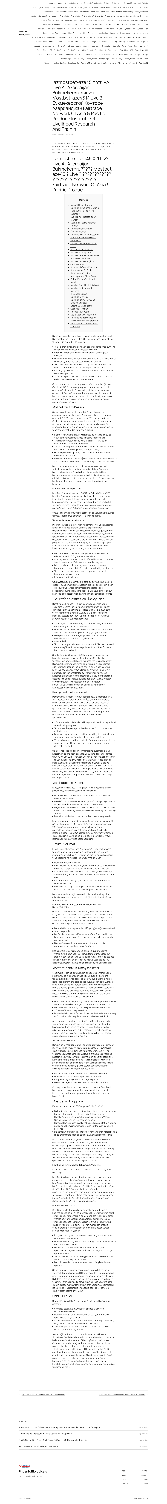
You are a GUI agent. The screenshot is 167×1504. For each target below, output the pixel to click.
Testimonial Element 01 (47, 54)
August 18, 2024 (143, 1446)
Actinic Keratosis (75, 3)
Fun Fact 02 (82, 29)
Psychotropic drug (49, 46)
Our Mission (102, 41)
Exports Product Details (139, 24)
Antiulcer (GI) (45, 20)
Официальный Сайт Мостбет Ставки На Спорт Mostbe (43, 1395)
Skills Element (87, 50)
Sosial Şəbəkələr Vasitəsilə (83, 314)
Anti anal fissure (130, 3)
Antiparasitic (110, 16)
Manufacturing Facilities (56, 37)
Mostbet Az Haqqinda (80, 252)
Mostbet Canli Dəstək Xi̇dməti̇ (84, 285)
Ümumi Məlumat (78, 231)
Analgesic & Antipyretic (93, 3)
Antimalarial (64, 16)
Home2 (64, 33)
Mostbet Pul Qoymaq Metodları (85, 207)
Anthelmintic (117, 3)
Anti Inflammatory (60, 7)
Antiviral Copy (67, 20)
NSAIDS (145, 37)
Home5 (86, 33)
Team (110, 50)
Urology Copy (65, 59)
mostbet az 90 (69, 134)
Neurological (73, 37)
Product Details (133, 41)
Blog (109, 20)
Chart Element (58, 24)
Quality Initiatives (82, 46)
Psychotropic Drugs (66, 46)
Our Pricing (113, 41)
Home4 (79, 33)
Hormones (114, 33)
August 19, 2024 (143, 1434)
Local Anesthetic (38, 37)
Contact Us (77, 24)
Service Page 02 (74, 50)
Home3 (71, 33)
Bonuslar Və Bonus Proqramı (83, 267)
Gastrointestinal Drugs (113, 29)
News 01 (122, 37)
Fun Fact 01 (72, 29)
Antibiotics (144, 7)
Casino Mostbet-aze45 (81, 305)
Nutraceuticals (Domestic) (46, 41)
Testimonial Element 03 (87, 54)
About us (52, 3)
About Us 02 (62, 3)
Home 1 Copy (54, 33)
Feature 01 (41, 29)
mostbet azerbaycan (99, 508)
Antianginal (82, 7)
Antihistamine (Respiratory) (122, 11)
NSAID (138, 37)
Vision (146, 59)
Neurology (84, 37)
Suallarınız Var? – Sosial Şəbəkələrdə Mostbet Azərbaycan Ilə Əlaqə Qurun (83, 273)
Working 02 (143, 63)
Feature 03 (61, 29)
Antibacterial (105, 7)
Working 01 (133, 63)
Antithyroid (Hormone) (139, 16)
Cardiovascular (124, 20)
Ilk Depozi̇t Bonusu (79, 293)
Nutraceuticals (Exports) (68, 41)
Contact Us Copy (91, 24)
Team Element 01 (126, 50)
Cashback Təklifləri (79, 308)
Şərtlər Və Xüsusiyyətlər (81, 249)
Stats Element (100, 50)
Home (45, 33)
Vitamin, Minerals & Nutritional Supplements (61, 63)
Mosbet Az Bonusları (80, 311)
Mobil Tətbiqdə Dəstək (81, 228)
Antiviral (56, 20)
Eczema (112, 24)
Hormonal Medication (99, 33)
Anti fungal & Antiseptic (42, 7)
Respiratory (96, 46)
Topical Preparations (106, 54)
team (116, 50)
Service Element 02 (44, 50)
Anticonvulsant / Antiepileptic (66, 11)
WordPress (145, 1498)
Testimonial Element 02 (67, 54)
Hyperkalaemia (125, 33)
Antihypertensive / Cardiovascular (45, 16)
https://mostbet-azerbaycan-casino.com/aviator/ (79, 686)
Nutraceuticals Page (88, 41)
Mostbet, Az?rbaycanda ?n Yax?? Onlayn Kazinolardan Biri (84, 319)
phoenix (61, 134)
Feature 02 (51, 29)
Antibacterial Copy (130, 7)
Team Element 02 (141, 50)
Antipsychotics (123, 16)
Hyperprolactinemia (140, 33)
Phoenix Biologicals (24, 33)
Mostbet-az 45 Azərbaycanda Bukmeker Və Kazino (84, 257)
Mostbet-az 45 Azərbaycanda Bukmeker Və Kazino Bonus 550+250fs (84, 237)
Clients (68, 24)
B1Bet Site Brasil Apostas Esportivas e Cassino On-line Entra (122, 1395)
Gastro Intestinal (95, 29)
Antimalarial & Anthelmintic (92, 16)
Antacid (107, 3)
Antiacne (72, 7)
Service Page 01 (60, 50)
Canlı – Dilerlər (77, 264)
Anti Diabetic (143, 3)
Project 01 (144, 41)
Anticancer (48, 11)
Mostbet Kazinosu (79, 296)
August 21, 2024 (143, 1427)
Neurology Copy (96, 37)
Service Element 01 (141, 46)
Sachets (116, 46)
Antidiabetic (84, 11)
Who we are (122, 63)
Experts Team (122, 24)
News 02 (130, 37)
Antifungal (95, 11)
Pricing (122, 41)
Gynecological (129, 29)
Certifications (45, 24)
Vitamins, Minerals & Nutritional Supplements (98, 63)
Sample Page (127, 46)
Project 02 (36, 46)
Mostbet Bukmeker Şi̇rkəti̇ (82, 261)
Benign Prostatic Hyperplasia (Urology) (89, 20)
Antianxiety (93, 7)
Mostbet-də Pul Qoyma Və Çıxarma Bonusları (82, 301)
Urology (137, 54)
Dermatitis (103, 24)
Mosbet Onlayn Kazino (81, 205)
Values (139, 59)
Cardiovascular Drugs (139, 20)
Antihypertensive (141, 11)
